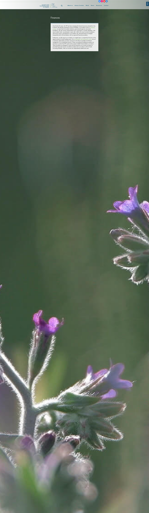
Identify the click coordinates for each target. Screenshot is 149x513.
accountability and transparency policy (83, 39)
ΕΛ (147, 4)
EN (147, 3)
